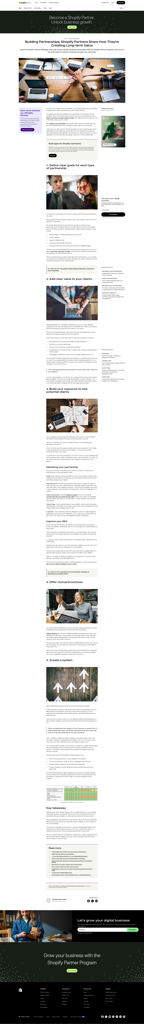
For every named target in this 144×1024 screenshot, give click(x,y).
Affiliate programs (52, 633)
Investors (43, 1001)
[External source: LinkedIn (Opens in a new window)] (96, 901)
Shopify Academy (54, 2)
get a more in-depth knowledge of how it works (61, 564)
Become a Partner (27, 129)
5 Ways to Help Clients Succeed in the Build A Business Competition (68, 858)
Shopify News (28, 8)
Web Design (105, 353)
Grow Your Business (74, 38)
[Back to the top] (20, 990)
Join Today (72, 27)
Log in (112, 2)
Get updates (113, 214)
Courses (86, 1001)
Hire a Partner (109, 998)
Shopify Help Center (110, 992)
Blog (20, 8)
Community (43, 2)
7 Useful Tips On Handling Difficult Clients (62, 872)
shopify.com (105, 2)
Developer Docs (66, 992)
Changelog (87, 1007)
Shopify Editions (44, 995)
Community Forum (110, 995)
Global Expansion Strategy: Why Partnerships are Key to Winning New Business (71, 875)
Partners (64, 1001)
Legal (47, 1016)
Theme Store (65, 995)
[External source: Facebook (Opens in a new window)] (88, 901)
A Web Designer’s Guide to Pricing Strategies (63, 854)
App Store (65, 998)
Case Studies (37, 8)
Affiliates (64, 1004)
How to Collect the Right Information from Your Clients (65, 866)
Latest (45, 8)
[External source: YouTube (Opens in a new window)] (109, 1017)
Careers (42, 998)
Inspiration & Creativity (109, 292)
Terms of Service (38, 1016)
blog (65, 38)
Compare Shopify (88, 995)
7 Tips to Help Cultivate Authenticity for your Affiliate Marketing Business (69, 856)
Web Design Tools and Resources (112, 271)
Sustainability (44, 1007)
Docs (36, 2)
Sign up (52, 155)
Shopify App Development (109, 278)
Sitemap (65, 1016)
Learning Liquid (106, 360)
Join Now (121, 2)
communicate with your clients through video (60, 497)
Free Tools (87, 1004)
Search (121, 8)
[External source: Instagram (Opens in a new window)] (113, 1017)
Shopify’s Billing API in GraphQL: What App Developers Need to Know (69, 851)
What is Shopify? (45, 992)
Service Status (109, 1001)
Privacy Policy (56, 1016)
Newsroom (43, 1004)
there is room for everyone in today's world (60, 118)
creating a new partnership (57, 123)
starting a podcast (72, 495)
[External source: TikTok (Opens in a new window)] (117, 1017)
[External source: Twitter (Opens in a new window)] (92, 901)
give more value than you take (60, 251)
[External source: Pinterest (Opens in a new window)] (124, 1017)
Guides (85, 998)
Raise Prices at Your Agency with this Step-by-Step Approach (67, 864)
